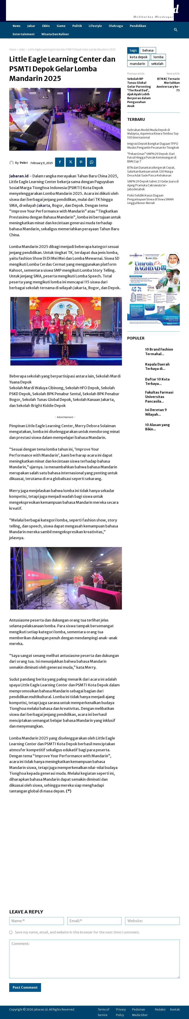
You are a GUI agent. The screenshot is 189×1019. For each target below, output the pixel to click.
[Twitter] (70, 162)
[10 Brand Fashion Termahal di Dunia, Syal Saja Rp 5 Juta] (135, 351)
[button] (176, 30)
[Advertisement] (90, 10)
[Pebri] (12, 163)
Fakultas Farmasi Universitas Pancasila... (159, 396)
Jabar (22, 49)
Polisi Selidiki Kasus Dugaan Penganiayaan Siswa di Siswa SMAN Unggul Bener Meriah (150, 199)
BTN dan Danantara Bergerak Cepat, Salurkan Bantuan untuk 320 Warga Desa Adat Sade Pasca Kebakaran (151, 171)
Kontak (175, 1009)
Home (12, 49)
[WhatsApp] (91, 162)
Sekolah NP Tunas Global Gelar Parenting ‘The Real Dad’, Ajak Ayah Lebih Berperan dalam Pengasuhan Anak (139, 92)
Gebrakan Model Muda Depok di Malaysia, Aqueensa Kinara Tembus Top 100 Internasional (153, 133)
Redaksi (160, 1009)
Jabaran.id (19, 176)
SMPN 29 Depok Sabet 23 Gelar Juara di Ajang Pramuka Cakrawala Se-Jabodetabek (153, 185)
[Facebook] (59, 162)
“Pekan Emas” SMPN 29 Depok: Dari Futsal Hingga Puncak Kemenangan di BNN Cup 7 (151, 157)
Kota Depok (139, 57)
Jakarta (43, 205)
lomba (158, 57)
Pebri (24, 162)
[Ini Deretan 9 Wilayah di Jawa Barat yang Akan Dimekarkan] (135, 412)
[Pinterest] (81, 162)
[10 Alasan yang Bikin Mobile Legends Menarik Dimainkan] (135, 427)
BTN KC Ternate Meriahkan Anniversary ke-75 (168, 84)
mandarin (137, 64)
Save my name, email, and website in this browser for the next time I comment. (77, 932)
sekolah (157, 64)
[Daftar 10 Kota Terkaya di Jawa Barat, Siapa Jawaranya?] (135, 381)
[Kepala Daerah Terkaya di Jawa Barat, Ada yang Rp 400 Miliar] (135, 366)
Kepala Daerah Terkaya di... (157, 366)
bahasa (148, 50)
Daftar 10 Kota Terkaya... (157, 381)
